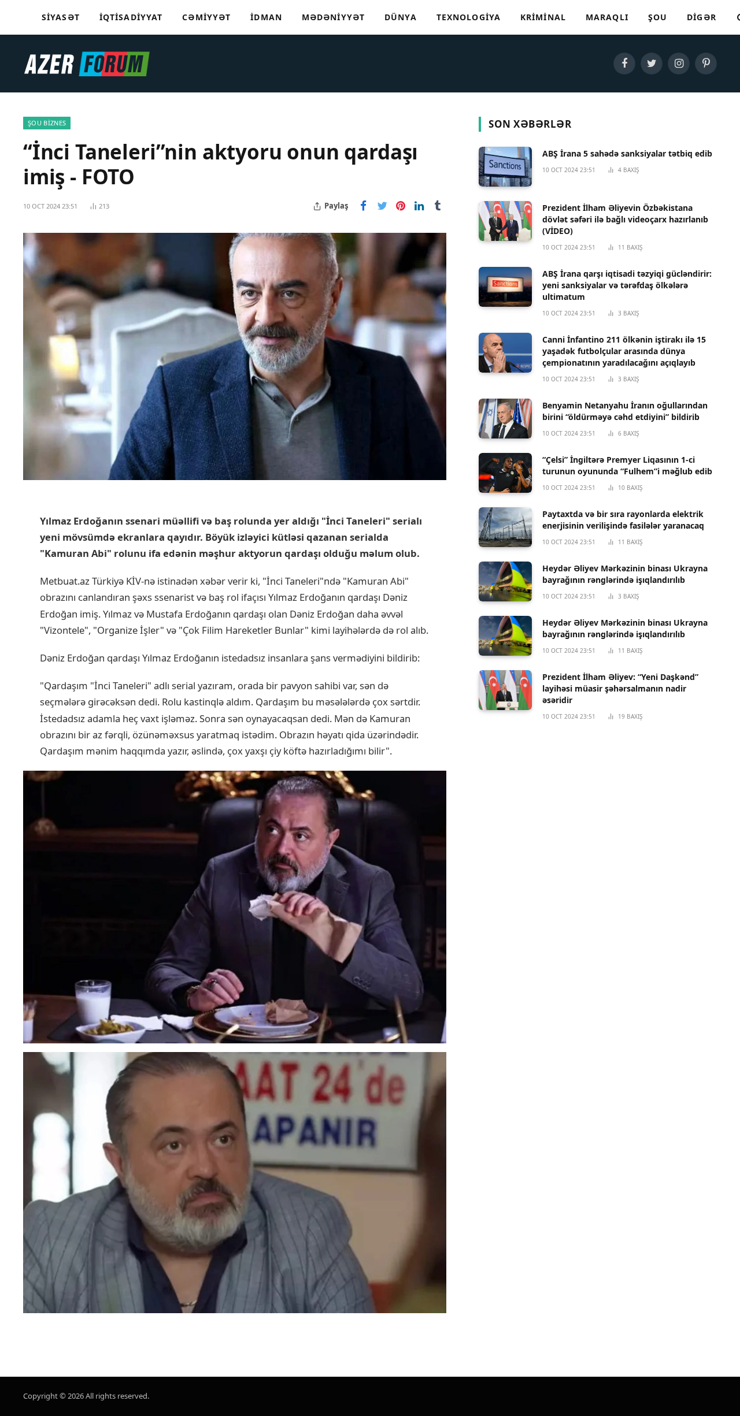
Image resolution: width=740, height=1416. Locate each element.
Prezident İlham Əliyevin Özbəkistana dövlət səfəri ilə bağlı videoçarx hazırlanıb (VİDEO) (625, 219)
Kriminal (543, 17)
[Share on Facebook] (363, 206)
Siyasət (61, 17)
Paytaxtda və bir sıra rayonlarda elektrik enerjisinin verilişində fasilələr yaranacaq (623, 519)
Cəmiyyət (206, 17)
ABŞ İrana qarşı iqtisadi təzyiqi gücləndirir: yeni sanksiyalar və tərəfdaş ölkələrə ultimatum (627, 285)
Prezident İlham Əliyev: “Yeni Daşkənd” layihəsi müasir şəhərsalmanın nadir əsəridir (620, 688)
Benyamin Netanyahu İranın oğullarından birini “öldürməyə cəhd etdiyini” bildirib (625, 411)
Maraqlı (607, 17)
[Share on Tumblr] (437, 206)
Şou (657, 17)
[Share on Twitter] (382, 206)
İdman (266, 17)
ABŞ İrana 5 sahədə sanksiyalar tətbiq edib (627, 153)
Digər (701, 17)
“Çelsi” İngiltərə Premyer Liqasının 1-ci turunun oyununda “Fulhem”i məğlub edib (627, 465)
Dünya (400, 17)
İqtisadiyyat (130, 17)
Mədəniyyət (333, 17)
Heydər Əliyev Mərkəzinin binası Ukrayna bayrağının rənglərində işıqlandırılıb (625, 574)
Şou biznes (47, 122)
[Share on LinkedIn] (419, 206)
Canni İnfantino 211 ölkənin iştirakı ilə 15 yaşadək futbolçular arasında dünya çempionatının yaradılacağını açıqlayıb (624, 351)
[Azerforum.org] (86, 64)
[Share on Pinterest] (400, 206)
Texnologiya (468, 17)
